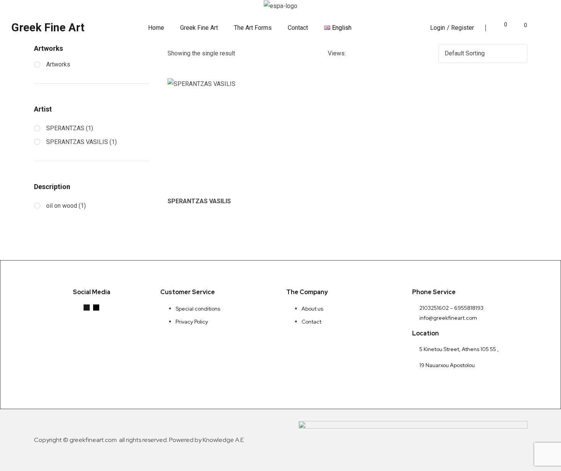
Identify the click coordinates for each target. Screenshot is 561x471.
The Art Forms (253, 27)
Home (156, 27)
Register (462, 27)
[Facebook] (87, 307)
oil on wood (61, 205)
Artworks (58, 64)
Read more (227, 188)
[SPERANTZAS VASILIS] (224, 134)
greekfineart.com (93, 440)
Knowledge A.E (223, 440)
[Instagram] (96, 307)
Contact (298, 27)
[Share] (535, 8)
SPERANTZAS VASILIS (199, 201)
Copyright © (51, 440)
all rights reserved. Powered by (160, 440)
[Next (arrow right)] (547, 236)
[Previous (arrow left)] (13, 236)
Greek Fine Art (47, 27)
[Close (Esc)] (552, 8)
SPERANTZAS (65, 128)
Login (437, 27)
